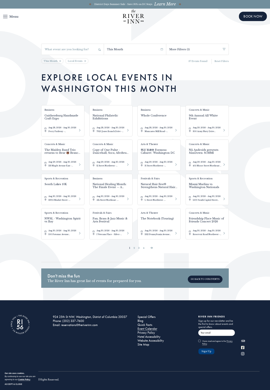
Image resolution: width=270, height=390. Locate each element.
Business (49, 109)
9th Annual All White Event (203, 117)
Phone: (57, 321)
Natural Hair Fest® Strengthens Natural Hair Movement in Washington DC (158, 186)
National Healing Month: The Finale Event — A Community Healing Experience (109, 186)
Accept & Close (13, 384)
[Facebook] (242, 348)
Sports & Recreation (56, 178)
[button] (205, 279)
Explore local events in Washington (109, 83)
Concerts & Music (199, 109)
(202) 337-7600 (73, 321)
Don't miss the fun (64, 276)
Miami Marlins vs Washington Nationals (204, 186)
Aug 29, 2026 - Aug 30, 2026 (207, 127)
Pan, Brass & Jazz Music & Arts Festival (110, 220)
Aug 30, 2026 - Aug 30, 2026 (62, 196)
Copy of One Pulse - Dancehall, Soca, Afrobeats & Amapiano (111, 151)
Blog (140, 321)
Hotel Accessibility (149, 336)
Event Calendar (147, 329)
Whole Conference (154, 115)
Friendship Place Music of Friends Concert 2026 (206, 220)
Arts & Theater (149, 144)
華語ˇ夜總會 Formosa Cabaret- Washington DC (158, 151)
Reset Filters (222, 61)
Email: (56, 325)
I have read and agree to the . (217, 342)
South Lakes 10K (56, 184)
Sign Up (206, 351)
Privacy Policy (146, 332)
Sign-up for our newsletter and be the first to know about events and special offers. (215, 324)
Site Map (143, 344)
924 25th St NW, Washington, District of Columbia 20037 (90, 317)
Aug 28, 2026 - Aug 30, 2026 (62, 127)
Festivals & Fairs (150, 178)
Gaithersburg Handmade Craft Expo (61, 117)
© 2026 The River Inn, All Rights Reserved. (35, 379)
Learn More (165, 4)
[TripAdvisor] (243, 342)
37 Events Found (197, 61)
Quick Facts (145, 325)
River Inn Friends (211, 316)
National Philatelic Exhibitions (105, 117)
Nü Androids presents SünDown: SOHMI (203, 151)
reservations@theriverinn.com (79, 325)
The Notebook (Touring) (157, 218)
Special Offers (146, 317)
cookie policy (24, 379)
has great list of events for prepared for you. (95, 281)
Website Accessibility (151, 340)
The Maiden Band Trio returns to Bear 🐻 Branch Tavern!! (62, 151)
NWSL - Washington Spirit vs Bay (63, 220)
